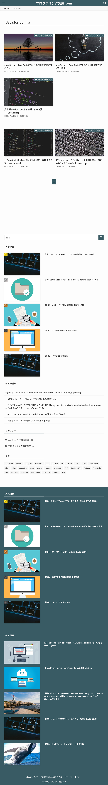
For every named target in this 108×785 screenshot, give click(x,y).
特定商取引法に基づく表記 (51, 776)
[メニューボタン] (3, 3)
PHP (66, 468)
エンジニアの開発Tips (20, 439)
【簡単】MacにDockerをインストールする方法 (27, 420)
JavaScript (93, 463)
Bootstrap (39, 463)
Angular (28, 463)
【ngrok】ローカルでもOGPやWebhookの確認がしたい (31, 398)
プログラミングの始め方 (21, 445)
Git (62, 463)
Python (87, 468)
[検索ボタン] (105, 3)
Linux (7, 468)
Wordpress (35, 472)
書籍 (63, 472)
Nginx (32, 468)
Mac (14, 468)
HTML (77, 463)
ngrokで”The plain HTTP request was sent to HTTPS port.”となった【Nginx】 (43, 392)
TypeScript (97, 468)
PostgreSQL (76, 468)
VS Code (14, 472)
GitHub (69, 463)
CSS (47, 463)
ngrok (39, 468)
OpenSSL (58, 468)
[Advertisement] (79, 101)
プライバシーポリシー (73, 776)
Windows (24, 472)
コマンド (46, 472)
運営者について (32, 776)
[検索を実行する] (101, 237)
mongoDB (23, 468)
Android (19, 463)
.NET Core (9, 463)
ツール (55, 472)
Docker (55, 463)
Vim (6, 472)
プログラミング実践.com (54, 3)
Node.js (48, 468)
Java (84, 463)
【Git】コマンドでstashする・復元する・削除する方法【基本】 (35, 414)
